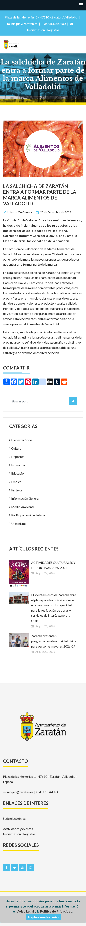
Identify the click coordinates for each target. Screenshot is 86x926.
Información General (19, 212)
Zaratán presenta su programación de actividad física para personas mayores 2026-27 (53, 641)
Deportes (17, 456)
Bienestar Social (22, 440)
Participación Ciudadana (28, 515)
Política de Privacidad (56, 911)
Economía (18, 465)
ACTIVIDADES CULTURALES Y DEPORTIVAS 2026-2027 (53, 565)
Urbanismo (19, 523)
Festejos (17, 490)
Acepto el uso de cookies (43, 917)
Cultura (16, 448)
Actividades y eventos (18, 829)
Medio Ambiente (23, 507)
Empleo (16, 482)
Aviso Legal (25, 911)
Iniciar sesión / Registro (19, 834)
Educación (18, 473)
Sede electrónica (14, 818)
